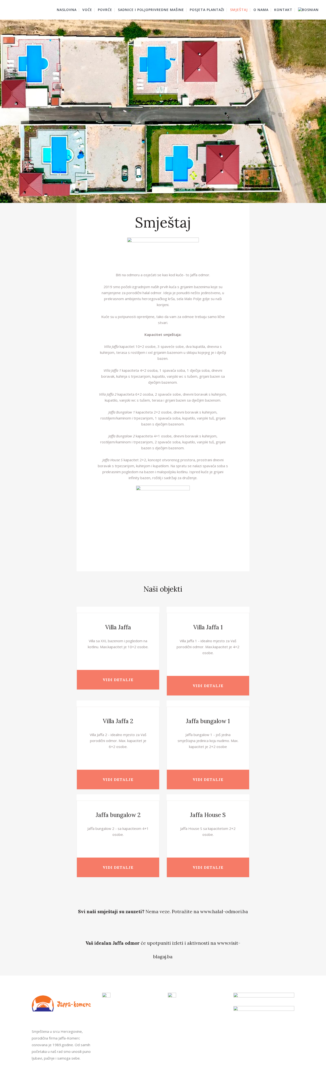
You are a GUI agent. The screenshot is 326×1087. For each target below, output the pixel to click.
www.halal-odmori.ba (224, 911)
